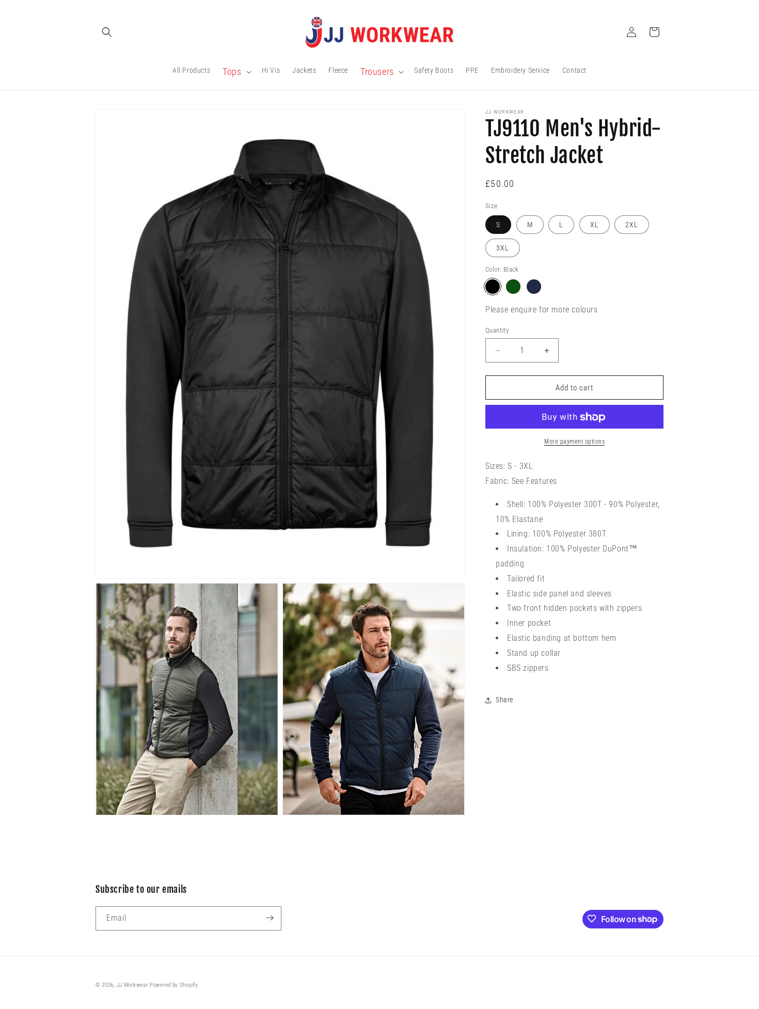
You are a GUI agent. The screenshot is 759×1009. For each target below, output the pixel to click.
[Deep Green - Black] (513, 286)
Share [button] (504, 700)
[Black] (492, 286)
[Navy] (534, 286)
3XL (502, 248)
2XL (631, 225)
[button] (107, 32)
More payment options (574, 442)
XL (594, 225)
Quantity (497, 330)
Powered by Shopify (174, 985)
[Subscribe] (269, 918)
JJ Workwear (132, 985)
